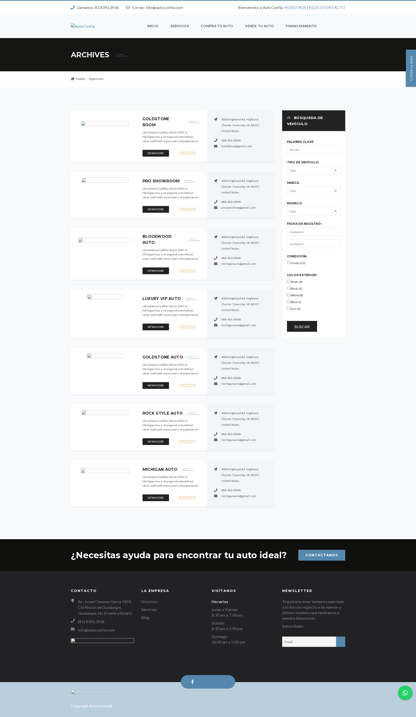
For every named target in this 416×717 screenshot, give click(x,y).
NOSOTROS (295, 7)
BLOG (314, 7)
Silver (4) (296, 282)
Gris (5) (295, 309)
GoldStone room (156, 122)
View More (155, 153)
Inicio (153, 26)
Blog (145, 617)
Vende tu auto (259, 26)
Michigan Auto (160, 469)
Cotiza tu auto (411, 68)
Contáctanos (322, 555)
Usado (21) (298, 263)
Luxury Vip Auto (162, 298)
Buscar (302, 326)
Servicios (179, 26)
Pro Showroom (161, 181)
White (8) (296, 295)
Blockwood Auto (157, 239)
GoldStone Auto (163, 357)
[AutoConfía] (83, 26)
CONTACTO (334, 7)
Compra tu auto (217, 26)
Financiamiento (301, 26)
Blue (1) (295, 302)
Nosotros (149, 601)
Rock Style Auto (163, 413)
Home (80, 79)
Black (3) (296, 288)
